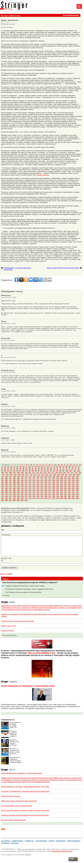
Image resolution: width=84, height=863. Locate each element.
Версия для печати (9, 24)
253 (34, 486)
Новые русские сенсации (10, 796)
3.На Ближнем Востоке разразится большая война (23, 592)
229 (18, 484)
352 (30, 496)
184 (77, 479)
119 (60, 473)
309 (18, 492)
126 (7, 475)
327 (10, 494)
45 (57, 467)
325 (2, 494)
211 (26, 482)
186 (6, 480)
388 (14, 500)
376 (45, 498)
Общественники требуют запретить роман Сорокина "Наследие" (25, 810)
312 (30, 492)
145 (2, 477)
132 (31, 475)
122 (72, 473)
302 (69, 490)
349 (18, 496)
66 (42, 469)
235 (41, 484)
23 (71, 465)
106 (10, 473)
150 (22, 477)
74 (66, 469)
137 (50, 475)
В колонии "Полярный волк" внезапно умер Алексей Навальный (25, 791)
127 (11, 475)
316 (45, 492)
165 (2, 479)
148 (14, 477)
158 (53, 477)
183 (73, 479)
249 (18, 486)
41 (45, 467)
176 (45, 479)
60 (23, 469)
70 (54, 469)
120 (64, 473)
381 (65, 498)
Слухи (51, 841)
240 (61, 484)
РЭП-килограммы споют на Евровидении (16, 806)
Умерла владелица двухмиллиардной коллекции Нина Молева (25, 815)
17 (52, 465)
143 (74, 475)
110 (26, 473)
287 (10, 490)
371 (26, 498)
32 (17, 467)
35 (26, 467)
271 (26, 488)
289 (18, 490)
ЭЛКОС (28, 855)
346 (6, 496)
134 (38, 475)
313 (33, 492)
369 (18, 498)
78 (78, 469)
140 (62, 475)
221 (65, 482)
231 (26, 484)
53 (2, 469)
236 (45, 484)
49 (69, 467)
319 (57, 492)
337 (49, 494)
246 (6, 486)
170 (22, 479)
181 (65, 479)
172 (30, 479)
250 (22, 486)
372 (30, 498)
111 (30, 473)
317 (49, 492)
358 (53, 496)
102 (74, 471)
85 (20, 471)
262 (69, 486)
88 (29, 471)
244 (77, 484)
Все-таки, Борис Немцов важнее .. (14, 820)
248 (14, 486)
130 (23, 475)
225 (2, 484)
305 (2, 492)
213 (33, 482)
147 (10, 477)
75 (69, 469)
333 (34, 494)
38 (36, 467)
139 (58, 475)
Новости (29, 841)
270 (22, 488)
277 (49, 488)
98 (60, 471)
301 (65, 490)
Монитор (60, 841)
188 (14, 480)
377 (49, 498)
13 (40, 465)
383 (73, 498)
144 (78, 475)
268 (14, 488)
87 (26, 471)
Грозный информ (42, 175)
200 (61, 480)
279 (57, 488)
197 (49, 480)
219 (57, 482)
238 (53, 484)
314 (37, 492)
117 (52, 473)
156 (45, 477)
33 (20, 467)
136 (46, 475)
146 (6, 477)
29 (8, 467)
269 (18, 488)
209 (18, 482)
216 (45, 482)
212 (30, 482)
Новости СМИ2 (6, 574)
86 (23, 471)
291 (26, 490)
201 (65, 480)
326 (6, 494)
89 (32, 471)
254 (38, 486)
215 (41, 482)
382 (69, 498)
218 (53, 482)
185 (2, 480)
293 (34, 490)
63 (32, 469)
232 (30, 484)
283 (73, 488)
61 (26, 469)
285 (2, 490)
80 (5, 471)
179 (57, 479)
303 (73, 490)
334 (38, 494)
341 (65, 494)
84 (17, 471)
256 (45, 486)
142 (70, 475)
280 (61, 488)
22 (68, 465)
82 (11, 471)
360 (61, 496)
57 (14, 469)
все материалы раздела (71, 15)
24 (74, 465)
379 (57, 498)
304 (77, 490)
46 (60, 467)
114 (41, 473)
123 (76, 473)
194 (38, 480)
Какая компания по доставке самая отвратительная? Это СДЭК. (25, 787)
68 (48, 469)
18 (55, 465)
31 (14, 467)
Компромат (17, 841)
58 (17, 469)
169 (18, 479)
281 (65, 488)
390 (22, 500)
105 (6, 473)
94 (48, 471)
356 (45, 496)
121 (68, 473)
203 (73, 480)
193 (34, 480)
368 (14, 498)
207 (10, 482)
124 (80, 473)
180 (61, 479)
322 (69, 492)
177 (49, 479)
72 (60, 469)
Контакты (15, 843)
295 (41, 490)
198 (53, 480)
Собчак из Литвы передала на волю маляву (17, 621)
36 (29, 467)
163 (73, 477)
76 (72, 469)
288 (14, 490)
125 (3, 475)
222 (69, 482)
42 (48, 467)
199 (57, 480)
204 (77, 480)
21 (65, 465)
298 (53, 490)
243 (73, 484)
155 (41, 477)
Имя (3, 530)
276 (45, 488)
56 (11, 469)
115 (45, 473)
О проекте (5, 843)
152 (30, 477)
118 (56, 473)
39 (39, 467)
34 (23, 467)
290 (22, 490)
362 (69, 496)
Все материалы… (10, 635)
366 (6, 498)
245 (2, 486)
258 (53, 486)
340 (61, 494)
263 (73, 486)
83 (14, 471)
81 (8, 471)
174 (38, 479)
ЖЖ (53, 653)
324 (77, 492)
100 (66, 471)
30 (11, 467)
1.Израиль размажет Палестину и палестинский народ (24, 586)
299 (57, 490)
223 (73, 482)
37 (32, 467)
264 (77, 486)
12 (37, 465)
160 (61, 477)
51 (75, 467)
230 (22, 484)
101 (70, 471)
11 (34, 465)
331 (26, 494)
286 (6, 490)
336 (45, 494)
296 (45, 490)
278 (53, 488)
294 (38, 490)
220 (61, 482)
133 (34, 475)
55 (8, 469)
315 (41, 492)
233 (34, 484)
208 (14, 482)
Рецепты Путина (7, 631)
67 (45, 469)
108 (18, 473)
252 (30, 486)
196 (45, 480)
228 (14, 484)
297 (49, 490)
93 (45, 471)
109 (22, 473)
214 (37, 482)
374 (38, 498)
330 (22, 494)
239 (57, 484)
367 (10, 498)
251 (26, 486)
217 (49, 482)
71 (57, 469)
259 (57, 486)
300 (61, 490)
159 (57, 477)
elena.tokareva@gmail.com (62, 851)
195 (41, 480)
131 (27, 475)
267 (10, 488)
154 (38, 477)
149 (18, 477)
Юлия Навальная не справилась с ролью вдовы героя (28, 686)
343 (73, 494)
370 (22, 498)
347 (10, 496)
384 (77, 498)
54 (5, 469)
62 (29, 469)
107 (14, 473)
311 (26, 492)
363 (73, 496)
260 (61, 486)
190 (22, 480)
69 (51, 469)
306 (6, 492)
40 (42, 467)
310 (22, 492)
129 (19, 475)
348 (14, 496)
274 (38, 488)
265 (2, 488)
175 (41, 479)
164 (77, 477)
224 (77, 482)
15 (46, 465)
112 (33, 473)
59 (20, 469)
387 (10, 500)
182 (69, 479)
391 (26, 500)
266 (6, 488)
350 (22, 496)
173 (34, 479)
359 (57, 496)
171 (26, 479)
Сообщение (6, 535)
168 (14, 479)
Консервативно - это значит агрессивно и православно (17, 268)
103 (78, 471)
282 (69, 488)
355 (41, 496)
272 (30, 488)
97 (57, 471)
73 (63, 469)
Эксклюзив (41, 841)
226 (6, 484)
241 (65, 484)
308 (14, 492)
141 (66, 475)
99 (63, 471)
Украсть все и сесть (8, 626)
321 (65, 492)
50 (72, 467)
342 (69, 494)
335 (41, 494)
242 (69, 484)
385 (2, 500)
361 (65, 496)
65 (39, 469)
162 (69, 477)
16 (49, 465)
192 (30, 480)
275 (41, 488)
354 (38, 496)
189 (18, 480)
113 (37, 473)
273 (34, 488)
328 (14, 494)
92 (42, 471)
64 (36, 469)
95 (51, 471)
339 (57, 494)
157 (49, 477)
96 (54, 471)
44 (54, 467)
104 (2, 473)
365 (2, 498)
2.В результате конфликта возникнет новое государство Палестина (29, 589)
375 (41, 498)
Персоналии (73, 841)
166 (6, 479)
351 (26, 496)
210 (22, 482)
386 (6, 500)
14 (43, 465)
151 (26, 477)
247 (10, 486)
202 (69, 480)
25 (77, 465)
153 (34, 477)
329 (18, 494)
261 (65, 486)
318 (53, 492)
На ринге (5, 841)
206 (6, 482)
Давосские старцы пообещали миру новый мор (19, 801)
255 (41, 486)
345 (2, 496)
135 (42, 475)
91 (39, 471)
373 (34, 498)
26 (80, 465)
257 (49, 486)
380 (61, 498)
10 (31, 465)
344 (77, 494)
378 (53, 498)
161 (65, 477)
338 (53, 494)
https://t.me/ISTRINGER (38, 653)
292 (30, 490)
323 (73, 492)
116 (49, 473)
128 (15, 475)
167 (10, 479)
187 (10, 480)
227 (10, 484)
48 (66, 467)
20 (61, 465)
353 (34, 496)
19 (58, 465)
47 (63, 467)
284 (77, 488)
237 (49, 484)
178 (53, 479)
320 (61, 492)
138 (54, 475)
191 (26, 480)
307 (10, 492)
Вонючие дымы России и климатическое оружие (63, 268)
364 (77, 496)
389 (18, 500)
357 (49, 496)
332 (30, 494)
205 (2, 482)
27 (2, 467)
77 (75, 469)
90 (36, 471)
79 (2, 471)
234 (38, 484)
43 (51, 467)
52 (78, 467)
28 (5, 467)
